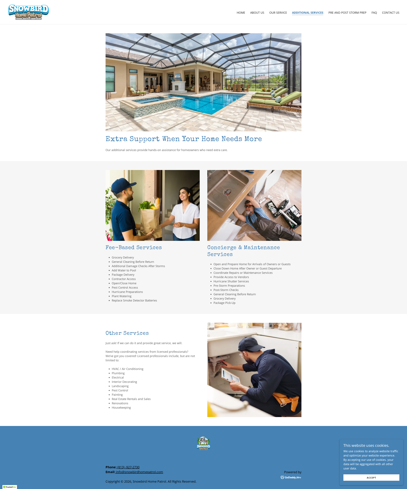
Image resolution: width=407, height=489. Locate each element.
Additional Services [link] (307, 12)
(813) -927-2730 (128, 467)
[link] (28, 12)
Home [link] (241, 12)
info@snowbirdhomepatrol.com (139, 472)
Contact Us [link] (390, 12)
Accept (371, 477)
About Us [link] (257, 12)
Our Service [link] (278, 12)
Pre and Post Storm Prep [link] (347, 12)
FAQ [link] (374, 12)
